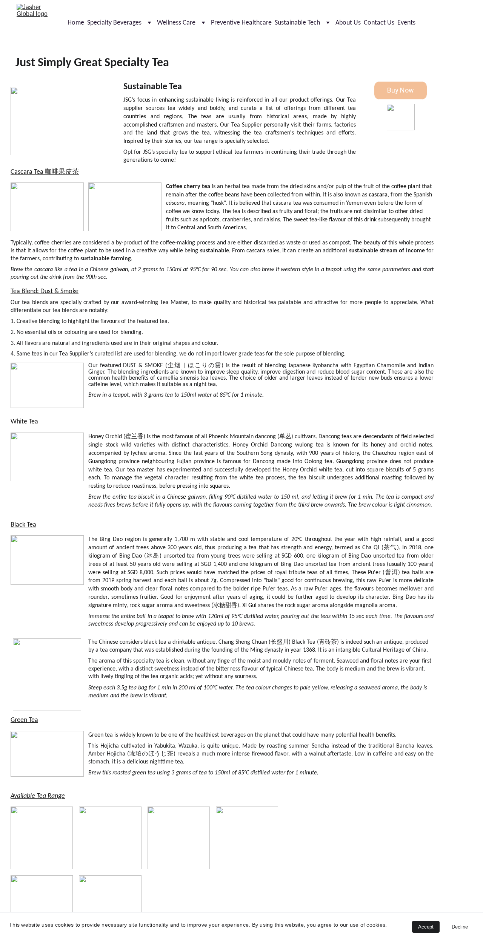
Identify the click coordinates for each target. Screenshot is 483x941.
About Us (348, 22)
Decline (460, 927)
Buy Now (400, 90)
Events (406, 22)
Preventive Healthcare (241, 22)
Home (76, 22)
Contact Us (379, 22)
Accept (426, 927)
